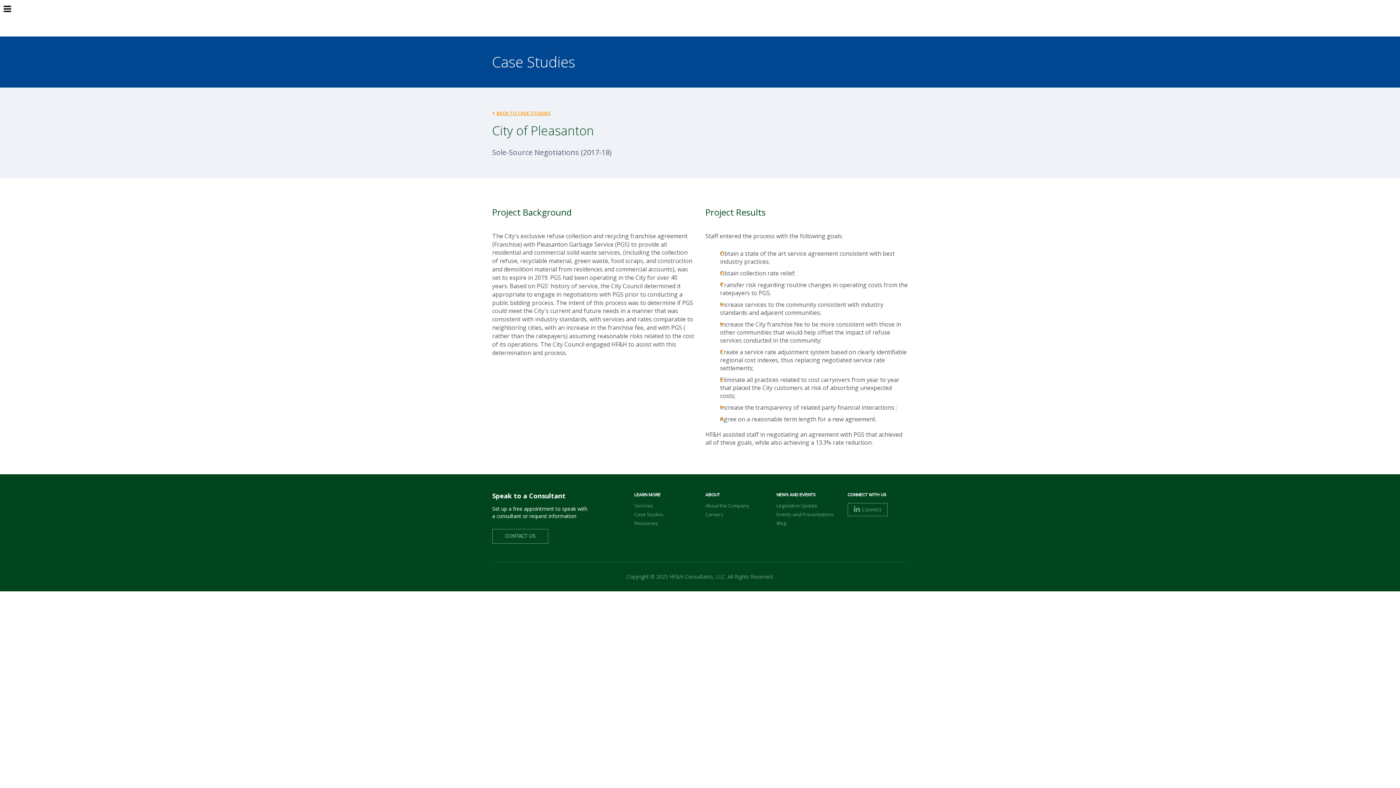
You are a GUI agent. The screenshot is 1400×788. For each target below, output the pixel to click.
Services (643, 505)
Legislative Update (797, 505)
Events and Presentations (805, 514)
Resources (646, 523)
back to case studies (524, 113)
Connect (872, 509)
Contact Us (520, 536)
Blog (781, 523)
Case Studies (649, 514)
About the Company (727, 505)
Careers (714, 514)
